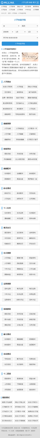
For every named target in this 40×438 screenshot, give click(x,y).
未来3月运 (20, 300)
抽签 (30, 2)
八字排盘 (4, 6)
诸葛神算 (8, 114)
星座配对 (8, 179)
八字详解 (8, 134)
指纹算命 (32, 364)
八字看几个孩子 (32, 139)
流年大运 (32, 300)
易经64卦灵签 (32, 159)
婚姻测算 (7, 124)
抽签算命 (7, 149)
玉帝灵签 (32, 325)
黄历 (34, 2)
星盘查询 (32, 258)
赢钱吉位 (32, 238)
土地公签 (20, 325)
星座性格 (20, 378)
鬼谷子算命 (20, 98)
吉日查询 (20, 232)
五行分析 (32, 263)
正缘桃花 (32, 134)
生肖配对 (8, 173)
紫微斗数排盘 (32, 98)
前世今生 (32, 274)
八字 (23, 2)
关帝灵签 (32, 154)
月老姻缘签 (7, 159)
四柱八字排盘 (32, 86)
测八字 (27, 431)
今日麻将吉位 (25, 428)
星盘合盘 (20, 179)
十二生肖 (11, 431)
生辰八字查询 (7, 86)
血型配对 (32, 344)
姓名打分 (8, 193)
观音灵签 (8, 154)
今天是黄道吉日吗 (7, 428)
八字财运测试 (32, 103)
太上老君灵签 (20, 159)
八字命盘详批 (22, 13)
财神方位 (20, 238)
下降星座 (20, 384)
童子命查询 (32, 92)
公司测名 (32, 199)
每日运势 (32, 288)
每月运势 (20, 288)
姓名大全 (17, 428)
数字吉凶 (32, 114)
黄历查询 (8, 232)
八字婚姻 (20, 134)
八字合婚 (12, 9)
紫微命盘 (8, 274)
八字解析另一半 (7, 407)
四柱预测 (20, 263)
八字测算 (36, 9)
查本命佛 (32, 218)
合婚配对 (20, 173)
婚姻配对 (7, 169)
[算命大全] (37, 2)
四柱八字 (20, 6)
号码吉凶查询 (20, 114)
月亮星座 (8, 389)
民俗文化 (4, 431)
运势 (27, 2)
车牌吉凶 (32, 359)
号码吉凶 (8, 359)
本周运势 (32, 294)
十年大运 (28, 9)
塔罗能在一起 (32, 179)
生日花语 (8, 364)
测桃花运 (20, 269)
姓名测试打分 (7, 109)
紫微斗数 (20, 258)
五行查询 (28, 6)
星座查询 (8, 378)
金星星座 (20, 389)
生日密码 (20, 364)
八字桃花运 (20, 128)
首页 (9, 13)
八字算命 (20, 9)
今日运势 (20, 218)
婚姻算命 (8, 139)
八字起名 (4, 9)
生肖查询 (8, 213)
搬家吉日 (20, 244)
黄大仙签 (8, 319)
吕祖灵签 (32, 314)
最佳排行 (32, 389)
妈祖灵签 (32, 319)
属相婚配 (8, 218)
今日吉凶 (8, 238)
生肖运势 (20, 213)
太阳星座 (32, 384)
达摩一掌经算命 (7, 98)
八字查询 (12, 6)
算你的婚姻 (20, 139)
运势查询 (8, 300)
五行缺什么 (20, 103)
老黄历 (33, 431)
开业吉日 (32, 244)
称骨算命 (36, 6)
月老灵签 (20, 154)
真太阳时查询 (7, 103)
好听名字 (20, 199)
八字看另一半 (32, 128)
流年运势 (8, 288)
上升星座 (8, 384)
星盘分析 (32, 378)
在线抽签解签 (19, 431)
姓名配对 (20, 109)
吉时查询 (32, 232)
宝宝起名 (32, 193)
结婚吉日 (8, 244)
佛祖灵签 (8, 325)
